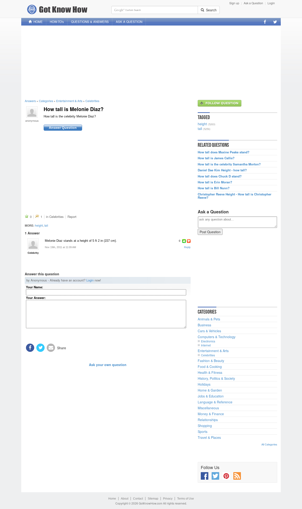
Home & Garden (210, 390)
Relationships (208, 419)
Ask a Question (253, 3)
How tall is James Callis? (216, 158)
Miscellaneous (208, 407)
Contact (138, 498)
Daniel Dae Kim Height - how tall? (222, 170)
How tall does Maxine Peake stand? (223, 152)
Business (204, 325)
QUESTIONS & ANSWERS (90, 21)
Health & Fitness (210, 372)
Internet (206, 345)
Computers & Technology (216, 336)
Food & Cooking (210, 366)
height (39, 225)
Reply (187, 247)
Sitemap (153, 498)
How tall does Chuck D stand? (220, 176)
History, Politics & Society (216, 378)
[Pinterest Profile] (226, 476)
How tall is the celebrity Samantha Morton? (229, 164)
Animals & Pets (209, 319)
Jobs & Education (211, 396)
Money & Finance (211, 413)
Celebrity (33, 252)
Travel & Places (209, 437)
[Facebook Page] (265, 21)
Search (210, 10)
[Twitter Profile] (275, 21)
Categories (46, 101)
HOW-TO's (57, 21)
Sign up (234, 3)
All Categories (269, 444)
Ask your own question (107, 364)
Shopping (205, 425)
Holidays (204, 384)
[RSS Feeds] (237, 476)
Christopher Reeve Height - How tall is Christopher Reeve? (234, 196)
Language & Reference (215, 402)
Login (271, 3)
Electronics (208, 341)
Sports (202, 431)
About (124, 498)
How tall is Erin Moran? (215, 182)
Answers (30, 101)
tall (46, 225)
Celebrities (92, 101)
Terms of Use (185, 498)
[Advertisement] (151, 62)
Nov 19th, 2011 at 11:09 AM (60, 247)
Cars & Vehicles (209, 330)
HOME (37, 21)
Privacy (167, 498)
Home (112, 498)
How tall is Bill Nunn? (214, 188)
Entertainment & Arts (69, 101)
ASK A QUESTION (129, 21)
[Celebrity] (33, 244)
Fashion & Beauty (211, 360)
